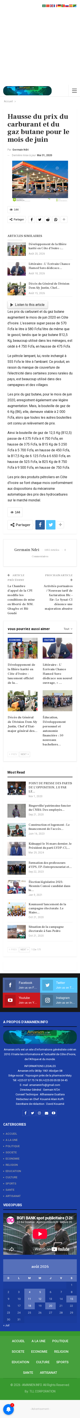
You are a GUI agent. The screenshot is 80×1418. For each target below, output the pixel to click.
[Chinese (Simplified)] (48, 5)
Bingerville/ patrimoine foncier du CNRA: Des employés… (50, 808)
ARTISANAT (13, 1196)
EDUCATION (13, 1171)
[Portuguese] (63, 5)
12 (39, 1298)
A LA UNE (11, 1140)
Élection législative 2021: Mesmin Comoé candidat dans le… (49, 886)
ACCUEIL (11, 1133)
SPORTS (11, 1183)
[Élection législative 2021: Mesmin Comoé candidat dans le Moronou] (16, 887)
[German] (59, 5)
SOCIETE (11, 1152)
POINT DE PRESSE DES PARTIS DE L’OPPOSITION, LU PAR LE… (50, 788)
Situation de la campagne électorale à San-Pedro (46, 929)
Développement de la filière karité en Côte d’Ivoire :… (48, 246)
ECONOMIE (12, 1158)
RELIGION (12, 1164)
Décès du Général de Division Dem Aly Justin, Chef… (49, 286)
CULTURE (11, 1177)
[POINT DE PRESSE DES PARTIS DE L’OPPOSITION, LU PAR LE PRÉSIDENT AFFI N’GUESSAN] (16, 788)
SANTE (10, 1189)
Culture (49, 640)
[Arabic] (44, 5)
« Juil (6, 1325)
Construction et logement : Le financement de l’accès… (49, 827)
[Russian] (67, 5)
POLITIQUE (13, 1146)
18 (29, 1305)
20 (50, 1305)
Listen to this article (30, 305)
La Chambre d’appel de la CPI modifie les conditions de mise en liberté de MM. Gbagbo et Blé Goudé (21, 599)
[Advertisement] (40, 42)
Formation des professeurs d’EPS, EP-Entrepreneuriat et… (50, 865)
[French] (56, 5)
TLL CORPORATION (42, 1391)
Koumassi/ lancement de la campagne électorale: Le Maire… (47, 908)
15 (71, 1298)
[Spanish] (71, 5)
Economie (15, 640)
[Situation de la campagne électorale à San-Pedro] (16, 932)
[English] (52, 5)
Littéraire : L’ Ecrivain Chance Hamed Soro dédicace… (49, 266)
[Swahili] (75, 5)
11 (29, 1298)
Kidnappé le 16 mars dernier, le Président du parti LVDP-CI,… (50, 846)
